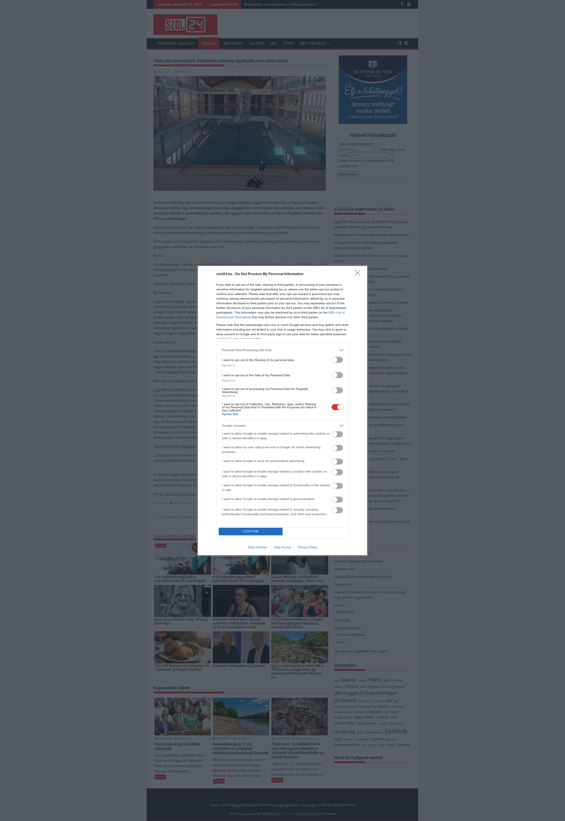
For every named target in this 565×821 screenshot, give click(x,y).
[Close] (359, 274)
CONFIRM (251, 531)
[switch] (337, 360)
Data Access (282, 547)
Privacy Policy (307, 547)
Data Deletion (257, 547)
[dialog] (282, 411)
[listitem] (282, 350)
